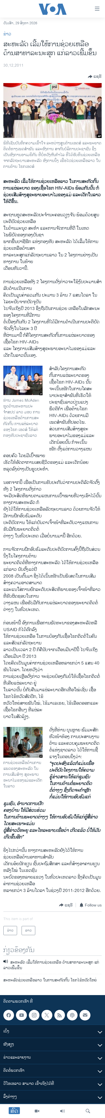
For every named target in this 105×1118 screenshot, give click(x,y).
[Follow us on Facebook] (8, 1015)
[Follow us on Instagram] (34, 1015)
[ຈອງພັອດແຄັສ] (85, 1015)
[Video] (37, 1111)
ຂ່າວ (7, 34)
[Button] (95, 76)
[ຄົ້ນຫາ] (88, 1111)
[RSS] (59, 1015)
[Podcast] (72, 1015)
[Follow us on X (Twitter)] (46, 1015)
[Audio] (62, 1111)
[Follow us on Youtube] (21, 1015)
